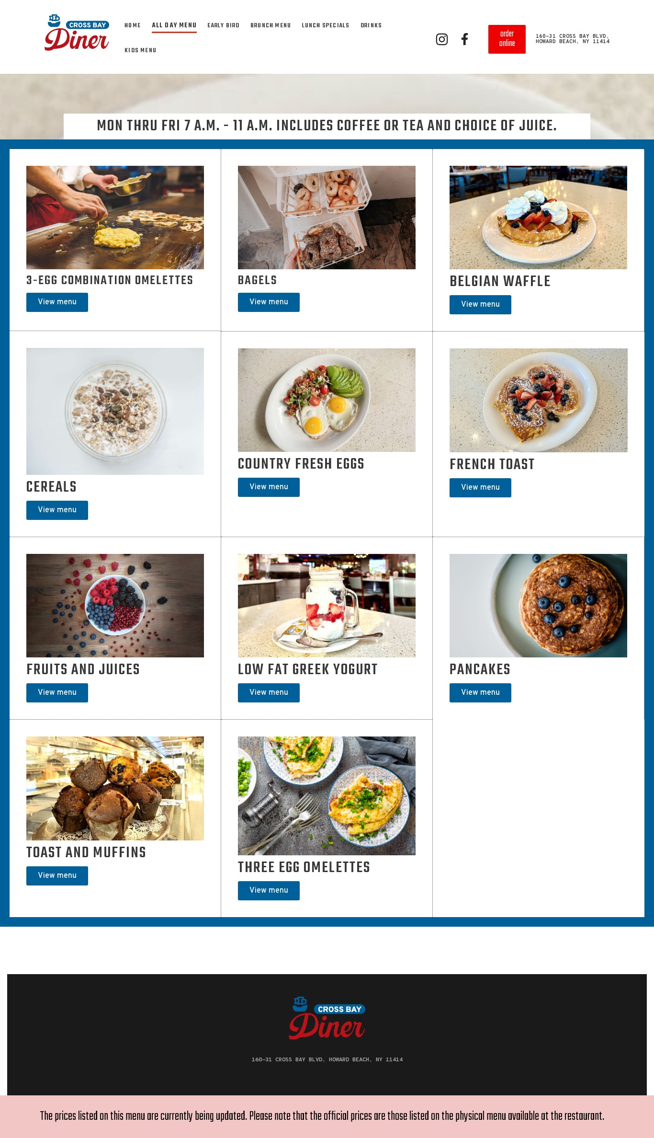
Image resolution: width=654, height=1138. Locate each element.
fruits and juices (83, 670)
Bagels (257, 281)
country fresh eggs (301, 465)
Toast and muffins (86, 853)
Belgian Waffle (500, 282)
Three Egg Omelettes (304, 868)
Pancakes (480, 670)
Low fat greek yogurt (308, 670)
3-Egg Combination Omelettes (109, 281)
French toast (492, 465)
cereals (51, 488)
